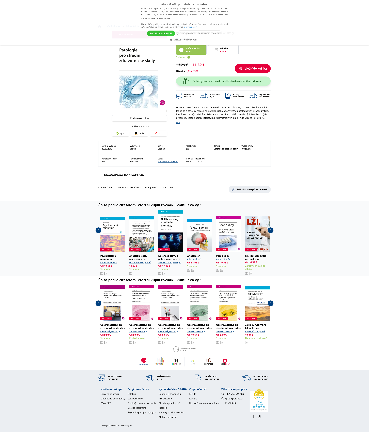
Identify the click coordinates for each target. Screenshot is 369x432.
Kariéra (193, 398)
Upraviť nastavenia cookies (204, 403)
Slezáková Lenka (137, 331)
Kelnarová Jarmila (108, 331)
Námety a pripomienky (171, 412)
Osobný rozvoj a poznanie (142, 403)
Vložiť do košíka (255, 68)
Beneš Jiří (249, 331)
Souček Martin (165, 262)
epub (122, 133)
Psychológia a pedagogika (142, 412)
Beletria (132, 394)
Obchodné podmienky (113, 398)
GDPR (192, 394)
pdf (160, 133)
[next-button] (271, 230)
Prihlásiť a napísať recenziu (252, 189)
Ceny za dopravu (110, 394)
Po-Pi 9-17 (230, 403)
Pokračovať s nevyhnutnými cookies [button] (200, 33)
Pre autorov (165, 398)
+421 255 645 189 (234, 394)
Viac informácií (190, 27)
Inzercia (163, 407)
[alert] (184, 22)
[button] (184, 39)
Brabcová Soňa (223, 259)
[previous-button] (98, 230)
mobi (141, 133)
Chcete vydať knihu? (169, 403)
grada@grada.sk (234, 398)
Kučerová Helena (108, 262)
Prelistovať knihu (139, 118)
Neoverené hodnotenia (124, 175)
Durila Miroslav (136, 262)
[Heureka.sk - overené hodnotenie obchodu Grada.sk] (259, 400)
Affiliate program (168, 417)
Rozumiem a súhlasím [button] (161, 33)
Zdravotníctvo (135, 398)
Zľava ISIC (106, 403)
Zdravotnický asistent (168, 161)
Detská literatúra (137, 407)
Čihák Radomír (194, 259)
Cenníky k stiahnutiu (170, 394)
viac (178, 122)
